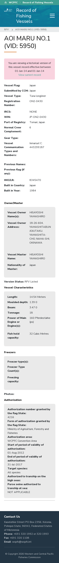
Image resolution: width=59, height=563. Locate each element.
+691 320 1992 (23, 534)
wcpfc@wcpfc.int (21, 542)
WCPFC (13, 2)
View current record (29, 75)
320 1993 (43, 534)
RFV (6, 29)
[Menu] (51, 16)
